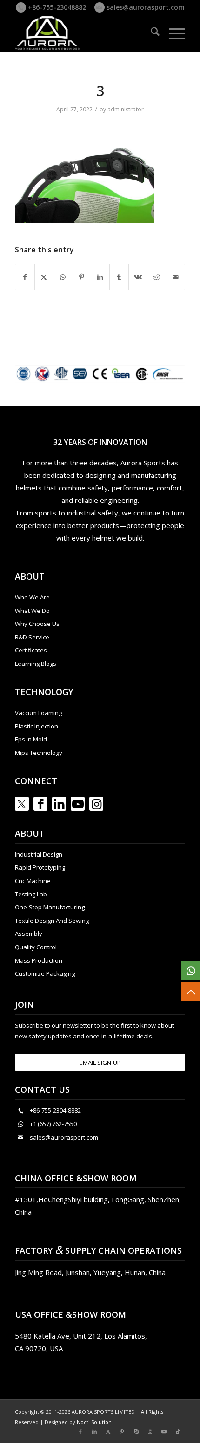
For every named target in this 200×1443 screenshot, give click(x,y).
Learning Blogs (35, 663)
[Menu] (172, 33)
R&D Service (32, 637)
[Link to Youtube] (78, 804)
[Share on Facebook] (24, 277)
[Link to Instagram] (96, 804)
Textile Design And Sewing (52, 920)
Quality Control (36, 947)
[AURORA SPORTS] (83, 33)
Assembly (28, 933)
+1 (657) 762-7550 (53, 1124)
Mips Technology (38, 752)
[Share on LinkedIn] (100, 277)
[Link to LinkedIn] (59, 804)
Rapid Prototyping (40, 867)
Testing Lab (31, 894)
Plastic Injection (36, 726)
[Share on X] (44, 277)
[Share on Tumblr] (119, 277)
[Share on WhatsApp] (62, 277)
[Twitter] (22, 804)
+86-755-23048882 (56, 7)
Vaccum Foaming (38, 713)
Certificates (31, 650)
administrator (125, 109)
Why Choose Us (37, 623)
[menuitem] (150, 33)
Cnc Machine (33, 880)
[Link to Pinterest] (122, 1431)
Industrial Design (38, 854)
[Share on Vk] (138, 277)
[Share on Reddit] (156, 277)
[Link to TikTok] (178, 1431)
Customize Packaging (45, 973)
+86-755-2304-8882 (55, 1110)
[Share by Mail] (175, 277)
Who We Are (32, 597)
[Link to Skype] (136, 1431)
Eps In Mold (31, 739)
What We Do (32, 610)
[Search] (150, 33)
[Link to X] (108, 1431)
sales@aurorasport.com (145, 7)
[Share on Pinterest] (81, 277)
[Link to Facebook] (40, 804)
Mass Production (38, 960)
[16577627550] (190, 970)
